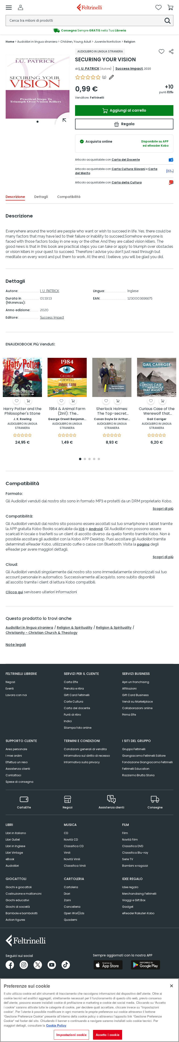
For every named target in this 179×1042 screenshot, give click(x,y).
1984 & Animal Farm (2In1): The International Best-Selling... (67, 411)
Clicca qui (14, 592)
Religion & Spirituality (74, 627)
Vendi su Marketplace (137, 702)
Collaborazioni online (137, 708)
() (104, 77)
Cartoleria (71, 887)
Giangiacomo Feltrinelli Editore (143, 756)
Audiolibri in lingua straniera (29, 627)
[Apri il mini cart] (170, 7)
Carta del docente (77, 708)
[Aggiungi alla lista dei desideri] (161, 51)
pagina (143, 544)
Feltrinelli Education (135, 769)
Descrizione (15, 196)
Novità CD (71, 840)
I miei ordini (14, 756)
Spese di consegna (19, 782)
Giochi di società (18, 907)
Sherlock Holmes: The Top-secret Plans (112, 411)
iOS (82, 529)
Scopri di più (163, 508)
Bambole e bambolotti (22, 913)
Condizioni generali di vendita (85, 749)
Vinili (67, 853)
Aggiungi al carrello (127, 110)
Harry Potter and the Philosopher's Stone (22, 411)
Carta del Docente (126, 160)
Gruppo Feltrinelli (133, 749)
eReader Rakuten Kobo (138, 913)
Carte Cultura (73, 702)
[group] (89, 31)
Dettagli (41, 196)
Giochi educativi (17, 900)
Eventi (10, 688)
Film (125, 833)
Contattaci (13, 775)
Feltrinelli (97, 98)
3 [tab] (89, 459)
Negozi (10, 682)
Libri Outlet (13, 840)
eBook (10, 859)
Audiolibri (12, 866)
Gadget (127, 907)
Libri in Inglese (15, 846)
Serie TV (127, 859)
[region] (89, 1010)
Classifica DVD (132, 846)
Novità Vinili (72, 859)
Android (96, 529)
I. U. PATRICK (89, 68)
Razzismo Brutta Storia (138, 775)
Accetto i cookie (107, 1034)
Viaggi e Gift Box (133, 900)
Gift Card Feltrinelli (77, 695)
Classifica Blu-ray (135, 853)
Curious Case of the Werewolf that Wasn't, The (157, 411)
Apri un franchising (135, 682)
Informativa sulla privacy (82, 762)
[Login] (20, 7)
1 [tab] (37, 122)
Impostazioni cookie (71, 1034)
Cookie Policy (56, 1025)
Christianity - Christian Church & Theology (41, 632)
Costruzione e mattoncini (23, 894)
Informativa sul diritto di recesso (87, 756)
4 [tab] (94, 459)
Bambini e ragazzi (135, 866)
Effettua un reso (17, 762)
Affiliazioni (129, 688)
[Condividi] (171, 51)
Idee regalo (130, 887)
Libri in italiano (16, 833)
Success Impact (129, 68)
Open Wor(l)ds (74, 913)
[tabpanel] (37, 86)
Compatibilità (68, 196)
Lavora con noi (16, 695)
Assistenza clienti (18, 769)
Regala (127, 123)
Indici (68, 721)
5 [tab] (99, 459)
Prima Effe (129, 715)
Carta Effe (71, 682)
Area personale (16, 749)
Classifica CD (73, 846)
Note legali (16, 644)
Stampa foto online (77, 728)
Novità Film (130, 840)
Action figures (15, 920)
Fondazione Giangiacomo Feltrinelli (147, 762)
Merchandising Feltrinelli (139, 894)
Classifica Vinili (75, 866)
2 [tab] (85, 459)
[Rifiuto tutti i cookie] (171, 986)
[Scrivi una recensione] (111, 77)
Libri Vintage (14, 853)
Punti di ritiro (72, 715)
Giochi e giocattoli (19, 887)
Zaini (67, 900)
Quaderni (70, 920)
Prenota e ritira (74, 688)
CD (66, 833)
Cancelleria (72, 907)
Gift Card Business (135, 695)
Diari (67, 894)
